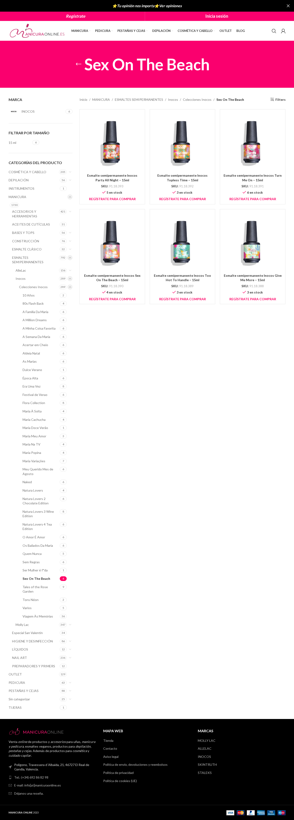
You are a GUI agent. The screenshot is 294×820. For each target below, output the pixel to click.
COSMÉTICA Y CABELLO (27, 172)
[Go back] (78, 64)
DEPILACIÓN (19, 180)
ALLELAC (204, 748)
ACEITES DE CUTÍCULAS (31, 224)
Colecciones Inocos (33, 287)
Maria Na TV (31, 444)
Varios (27, 608)
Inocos (21, 278)
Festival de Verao (35, 395)
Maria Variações (34, 461)
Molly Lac (22, 625)
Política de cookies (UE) (120, 781)
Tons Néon (31, 600)
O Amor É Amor (34, 537)
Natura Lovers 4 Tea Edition (37, 526)
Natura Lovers (33, 490)
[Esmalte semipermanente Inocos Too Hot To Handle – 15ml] (182, 242)
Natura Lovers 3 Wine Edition (38, 514)
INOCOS (204, 757)
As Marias (30, 361)
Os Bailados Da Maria (38, 545)
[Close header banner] (288, 6)
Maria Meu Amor (34, 436)
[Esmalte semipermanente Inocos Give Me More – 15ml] (253, 242)
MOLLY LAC (206, 740)
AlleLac (21, 270)
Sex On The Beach (36, 578)
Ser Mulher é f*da (35, 570)
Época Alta (30, 378)
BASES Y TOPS (23, 233)
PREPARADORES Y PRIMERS (33, 666)
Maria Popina (32, 453)
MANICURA (17, 197)
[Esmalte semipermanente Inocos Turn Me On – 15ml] (253, 142)
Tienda (108, 740)
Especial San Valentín (27, 633)
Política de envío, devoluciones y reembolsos (135, 764)
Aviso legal (111, 757)
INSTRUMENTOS (21, 188)
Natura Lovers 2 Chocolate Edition (36, 501)
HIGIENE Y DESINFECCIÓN (32, 641)
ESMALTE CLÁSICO (27, 249)
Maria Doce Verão (35, 428)
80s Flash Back (33, 303)
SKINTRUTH (207, 764)
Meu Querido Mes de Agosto (38, 471)
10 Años (29, 295)
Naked (27, 482)
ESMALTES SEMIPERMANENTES (27, 260)
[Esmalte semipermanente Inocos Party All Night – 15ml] (112, 142)
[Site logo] (38, 30)
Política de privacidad (118, 773)
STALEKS (205, 773)
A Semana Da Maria (36, 337)
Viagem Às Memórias (38, 616)
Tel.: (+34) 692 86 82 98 (31, 777)
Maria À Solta (32, 411)
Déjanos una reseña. (28, 793)
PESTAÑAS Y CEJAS (24, 691)
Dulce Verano (32, 370)
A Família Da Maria (35, 312)
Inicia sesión (216, 16)
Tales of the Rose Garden (35, 589)
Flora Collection (34, 403)
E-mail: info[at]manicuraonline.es (37, 785)
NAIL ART (19, 658)
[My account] (283, 31)
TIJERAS (15, 707)
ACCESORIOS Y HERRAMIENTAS (24, 213)
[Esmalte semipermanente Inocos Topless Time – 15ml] (182, 142)
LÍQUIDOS (20, 649)
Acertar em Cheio (35, 345)
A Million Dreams (35, 320)
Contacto (110, 748)
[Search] (274, 31)
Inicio (83, 99)
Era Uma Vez (31, 386)
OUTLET (15, 674)
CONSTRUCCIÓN (25, 241)
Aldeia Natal (31, 353)
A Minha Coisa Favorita (39, 328)
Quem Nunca (32, 554)
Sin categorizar (19, 699)
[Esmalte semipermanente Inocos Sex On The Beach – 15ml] (112, 242)
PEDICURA (17, 683)
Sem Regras (31, 562)
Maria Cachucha (34, 420)
